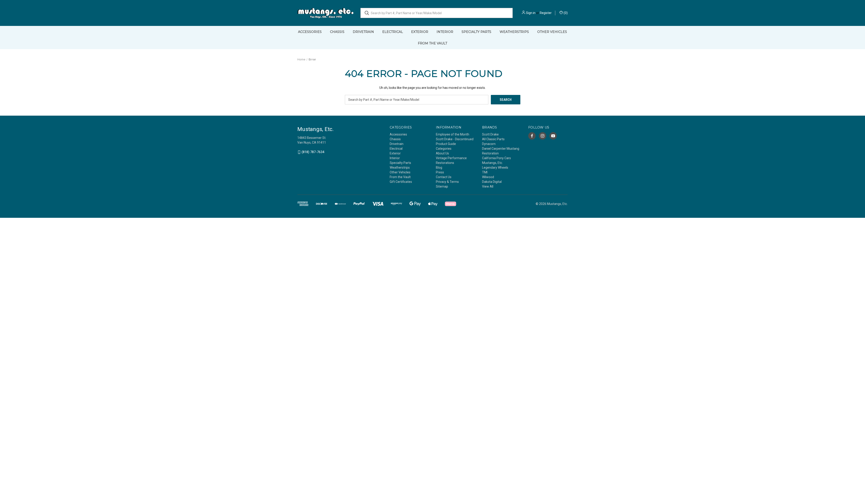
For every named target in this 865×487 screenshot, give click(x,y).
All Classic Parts (493, 139)
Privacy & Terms (447, 182)
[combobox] (436, 13)
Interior (445, 32)
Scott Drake (490, 134)
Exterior (419, 32)
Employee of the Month (452, 134)
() (565, 13)
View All (487, 186)
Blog (439, 167)
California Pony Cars (496, 158)
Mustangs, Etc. (492, 163)
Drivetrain (363, 32)
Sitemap (442, 186)
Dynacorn (489, 144)
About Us (442, 153)
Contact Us (443, 177)
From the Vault (432, 43)
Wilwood (488, 177)
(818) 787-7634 (313, 152)
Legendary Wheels (495, 167)
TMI (484, 172)
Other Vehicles (552, 32)
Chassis (337, 32)
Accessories (310, 32)
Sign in (530, 13)
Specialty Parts (476, 32)
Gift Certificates (401, 182)
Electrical (392, 32)
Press (440, 172)
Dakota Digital (492, 182)
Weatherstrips (514, 32)
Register (546, 13)
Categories (443, 148)
